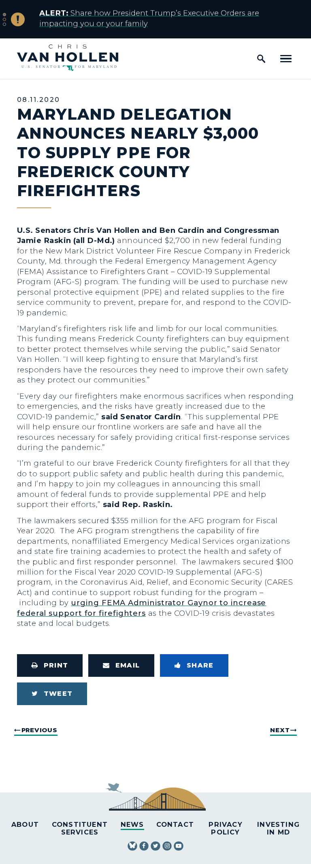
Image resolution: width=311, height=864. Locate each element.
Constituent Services (80, 828)
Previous (39, 730)
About (25, 824)
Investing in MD (278, 828)
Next (280, 730)
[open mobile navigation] (286, 58)
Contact (175, 824)
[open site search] (261, 58)
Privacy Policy (225, 828)
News (132, 824)
